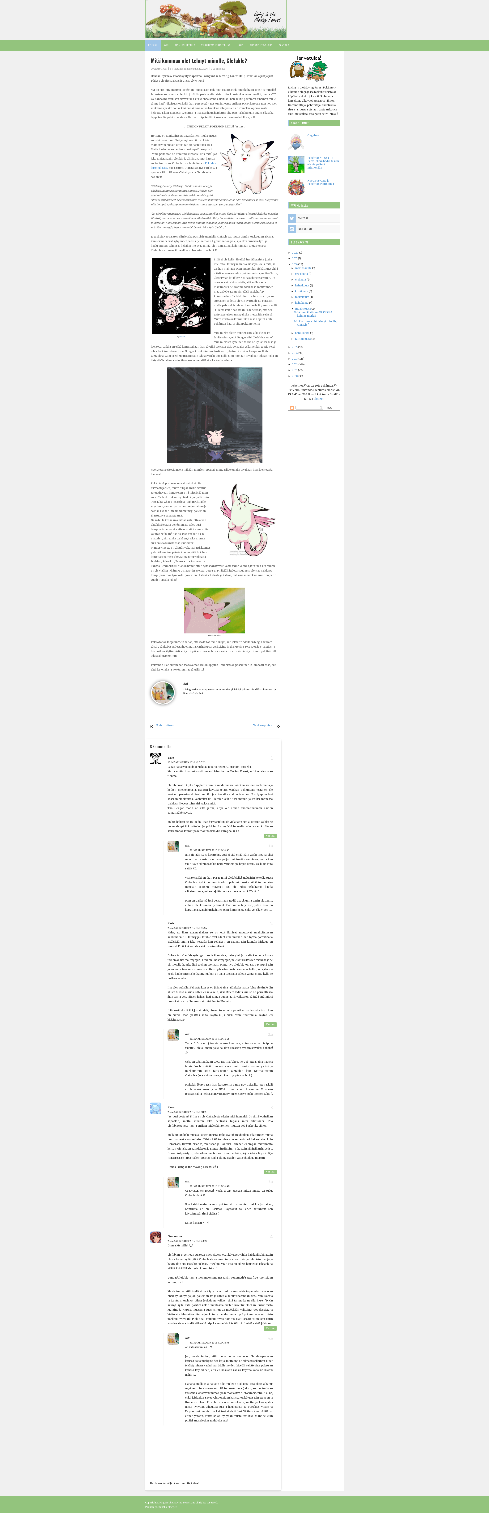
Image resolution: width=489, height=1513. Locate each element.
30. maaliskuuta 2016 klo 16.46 (210, 1038)
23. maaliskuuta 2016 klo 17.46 (187, 928)
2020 (295, 252)
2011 (294, 370)
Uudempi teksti (165, 725)
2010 (295, 376)
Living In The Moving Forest (173, 1502)
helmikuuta (302, 333)
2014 (295, 353)
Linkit (240, 45)
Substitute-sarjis (261, 45)
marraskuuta (303, 268)
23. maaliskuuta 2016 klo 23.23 (187, 1241)
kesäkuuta (301, 291)
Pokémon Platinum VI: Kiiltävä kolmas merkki (313, 314)
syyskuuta (301, 274)
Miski (182, 336)
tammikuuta (303, 339)
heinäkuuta (302, 285)
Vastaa (270, 835)
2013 (295, 358)
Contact (284, 45)
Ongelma (313, 135)
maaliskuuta (303, 308)
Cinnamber (175, 1236)
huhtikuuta (301, 302)
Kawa (171, 1107)
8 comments (218, 68)
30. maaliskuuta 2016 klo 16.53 (209, 1342)
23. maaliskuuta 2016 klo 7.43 (187, 762)
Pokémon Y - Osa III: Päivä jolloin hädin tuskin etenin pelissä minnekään (323, 162)
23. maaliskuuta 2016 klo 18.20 (187, 1112)
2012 (295, 364)
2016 (295, 264)
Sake (171, 757)
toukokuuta (302, 297)
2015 (295, 347)
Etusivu (153, 45)
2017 (294, 258)
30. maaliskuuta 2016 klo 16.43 (209, 850)
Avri (166, 45)
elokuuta (300, 279)
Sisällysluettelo (185, 45)
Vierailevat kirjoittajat (216, 45)
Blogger (319, 399)
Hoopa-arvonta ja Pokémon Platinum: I (320, 182)
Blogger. (172, 1507)
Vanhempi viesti (263, 725)
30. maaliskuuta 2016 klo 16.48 (210, 1186)
